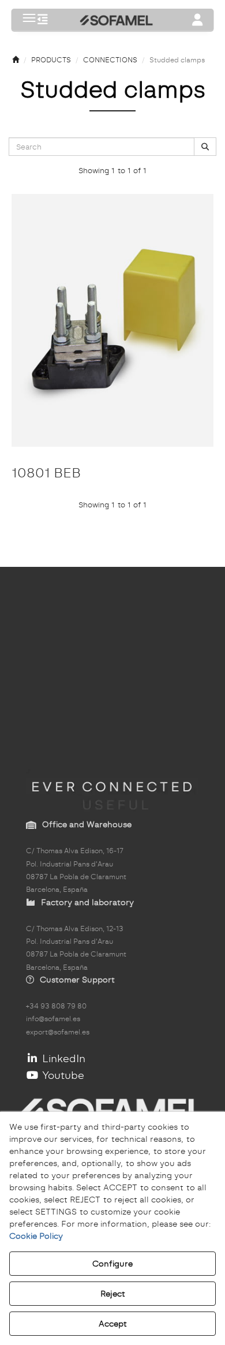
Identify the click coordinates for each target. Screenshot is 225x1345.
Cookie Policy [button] (36, 1236)
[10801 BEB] (112, 320)
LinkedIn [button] (62, 1058)
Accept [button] (113, 1323)
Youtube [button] (61, 1075)
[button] (43, 20)
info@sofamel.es (53, 1019)
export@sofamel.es (57, 1032)
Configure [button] (112, 1263)
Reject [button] (112, 1293)
